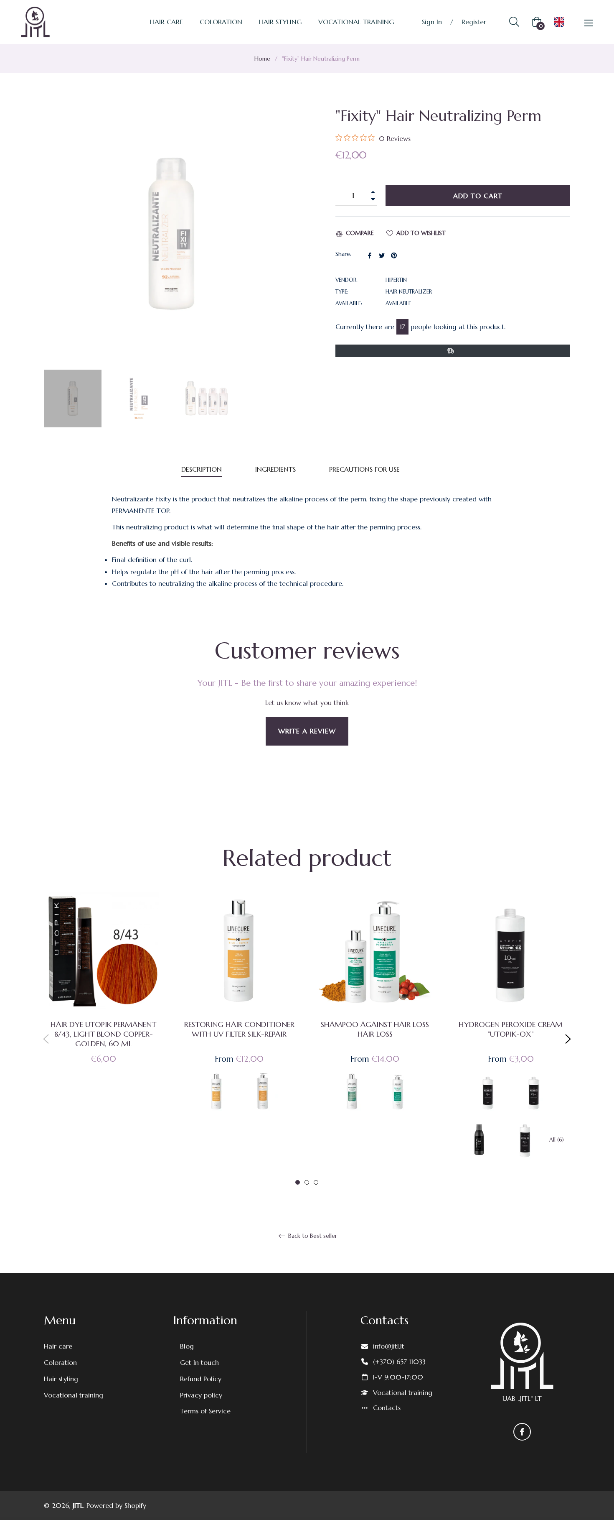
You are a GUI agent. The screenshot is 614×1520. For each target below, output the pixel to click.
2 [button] (306, 1182)
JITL (78, 1505)
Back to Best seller (312, 1235)
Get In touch (199, 1362)
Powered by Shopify (116, 1505)
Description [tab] (201, 469)
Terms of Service (205, 1411)
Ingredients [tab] (275, 469)
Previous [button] (46, 1039)
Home (262, 58)
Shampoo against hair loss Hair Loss (375, 1029)
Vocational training (73, 1395)
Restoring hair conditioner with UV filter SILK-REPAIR (239, 1029)
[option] (103, 991)
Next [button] (568, 1039)
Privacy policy (201, 1395)
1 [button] (297, 1182)
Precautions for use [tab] (364, 469)
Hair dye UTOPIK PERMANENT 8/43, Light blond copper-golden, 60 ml (103, 1033)
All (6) (556, 1140)
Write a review (307, 731)
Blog (187, 1346)
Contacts (387, 1407)
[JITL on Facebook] (522, 1432)
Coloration (60, 1362)
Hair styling (61, 1378)
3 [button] (316, 1182)
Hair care (58, 1346)
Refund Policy (200, 1378)
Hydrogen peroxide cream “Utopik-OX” (511, 1029)
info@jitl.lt (388, 1346)
